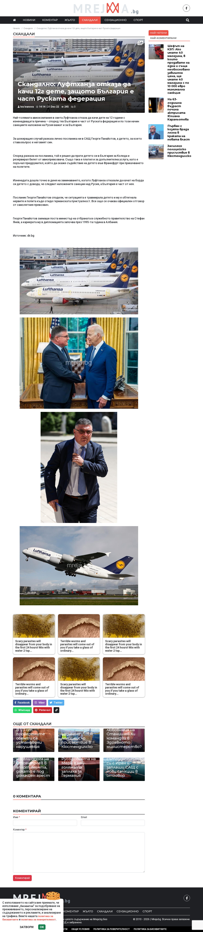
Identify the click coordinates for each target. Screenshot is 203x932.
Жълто (70, 20)
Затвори (26, 927)
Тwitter (58, 702)
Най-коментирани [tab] (163, 38)
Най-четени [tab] (158, 32)
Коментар (50, 20)
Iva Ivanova (27, 106)
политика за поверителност (38, 919)
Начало (16, 28)
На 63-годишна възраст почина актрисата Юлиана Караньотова (178, 109)
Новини (29, 20)
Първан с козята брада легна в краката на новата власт (178, 132)
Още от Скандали (32, 724)
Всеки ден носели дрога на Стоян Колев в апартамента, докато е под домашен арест (33, 765)
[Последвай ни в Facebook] (186, 8)
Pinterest (44, 710)
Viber (42, 702)
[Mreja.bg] (41, 898)
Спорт (138, 20)
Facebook (24, 702)
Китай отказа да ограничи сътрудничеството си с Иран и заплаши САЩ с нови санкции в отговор (124, 763)
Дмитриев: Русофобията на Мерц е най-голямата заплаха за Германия (78, 765)
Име (16, 817)
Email (84, 817)
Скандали (90, 20)
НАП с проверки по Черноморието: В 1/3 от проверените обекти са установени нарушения (32, 732)
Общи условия (80, 929)
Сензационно (116, 20)
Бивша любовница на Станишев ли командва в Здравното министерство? (124, 736)
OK (42, 927)
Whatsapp (24, 710)
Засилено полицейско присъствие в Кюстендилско (77, 740)
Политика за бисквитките (150, 929)
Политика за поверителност (111, 929)
